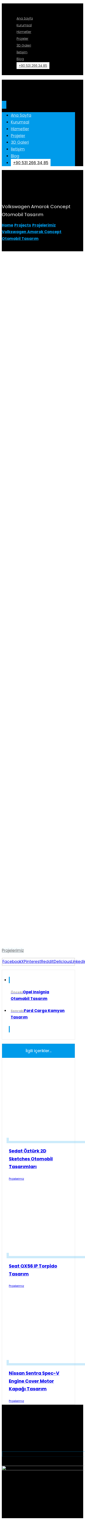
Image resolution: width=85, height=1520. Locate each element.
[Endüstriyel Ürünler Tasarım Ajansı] (38, 6)
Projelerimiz (13, 950)
